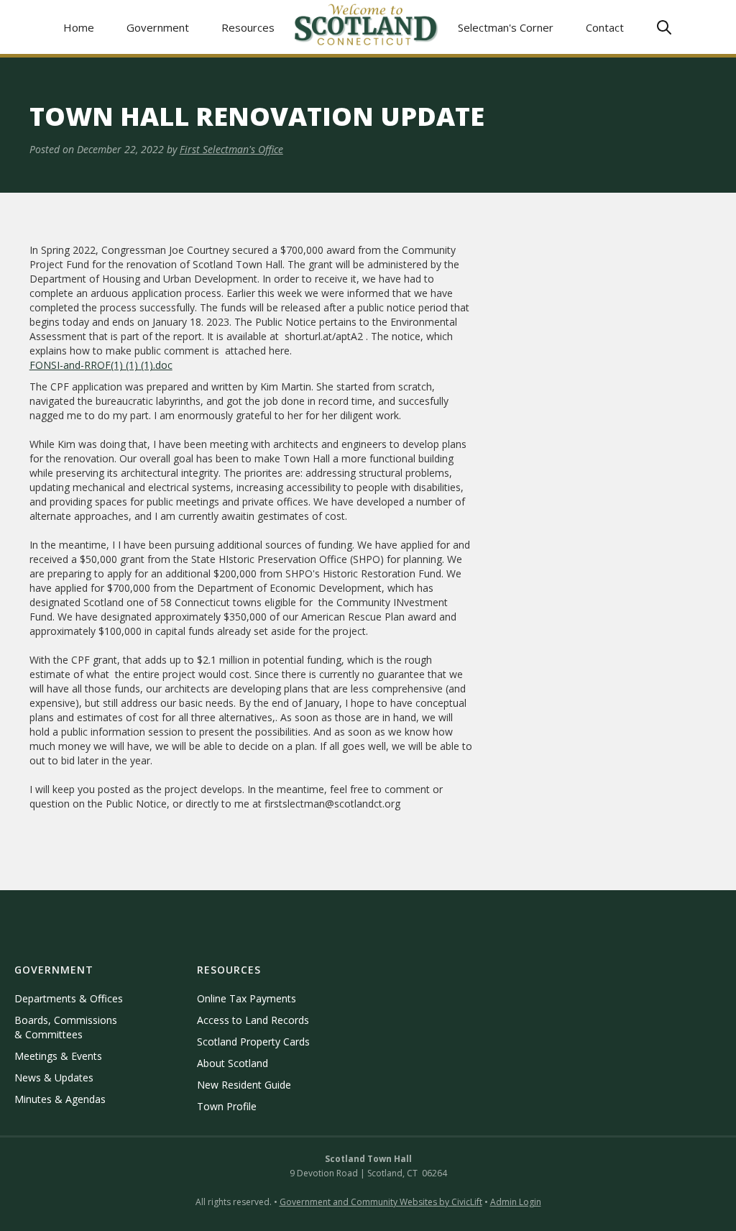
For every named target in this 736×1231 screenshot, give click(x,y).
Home (78, 27)
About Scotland (232, 1063)
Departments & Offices (68, 998)
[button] (158, 27)
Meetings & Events (58, 1056)
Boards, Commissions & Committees (65, 1027)
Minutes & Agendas (60, 1099)
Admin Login (515, 1202)
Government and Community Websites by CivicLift (381, 1202)
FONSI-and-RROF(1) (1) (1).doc (100, 365)
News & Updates (53, 1077)
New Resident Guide (244, 1085)
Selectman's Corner (505, 27)
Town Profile (227, 1106)
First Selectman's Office (231, 149)
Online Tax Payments (246, 998)
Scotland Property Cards (253, 1041)
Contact (605, 27)
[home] (366, 27)
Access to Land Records (253, 1020)
